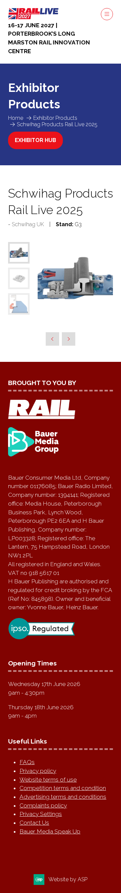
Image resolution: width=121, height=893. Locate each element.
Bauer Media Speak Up (49, 831)
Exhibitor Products (55, 118)
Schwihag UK (28, 224)
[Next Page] (68, 339)
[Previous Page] (52, 339)
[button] (107, 14)
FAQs (27, 762)
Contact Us (34, 822)
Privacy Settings (40, 814)
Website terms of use (48, 779)
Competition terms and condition (62, 788)
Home (15, 118)
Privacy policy (37, 770)
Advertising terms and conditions (62, 796)
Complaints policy (43, 805)
